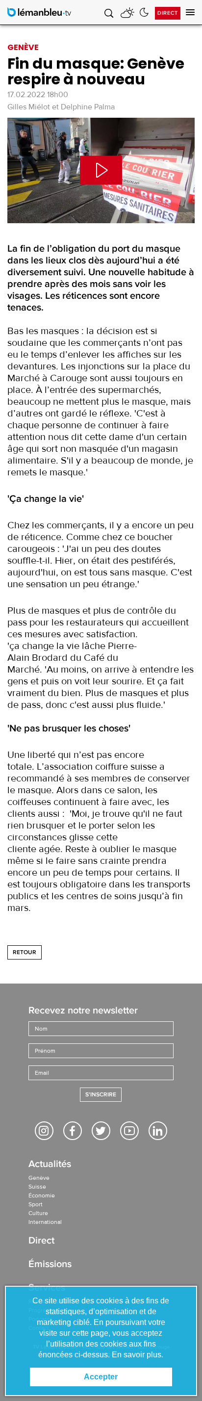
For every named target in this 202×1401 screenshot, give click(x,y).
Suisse (37, 1187)
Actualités (49, 1165)
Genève (39, 1178)
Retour (24, 952)
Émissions (50, 1265)
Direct (167, 13)
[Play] (101, 170)
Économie (41, 1195)
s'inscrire (100, 1094)
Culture (38, 1213)
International (45, 1222)
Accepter (101, 1377)
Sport (35, 1204)
